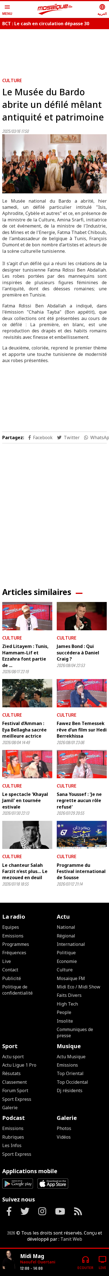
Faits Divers (69, 995)
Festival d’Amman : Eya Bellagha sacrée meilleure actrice (24, 729)
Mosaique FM (71, 978)
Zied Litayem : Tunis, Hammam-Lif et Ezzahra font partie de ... (25, 655)
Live (6, 961)
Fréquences (14, 953)
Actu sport (13, 1056)
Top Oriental (70, 1073)
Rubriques (13, 1137)
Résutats (11, 1073)
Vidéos (64, 1137)
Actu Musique (71, 1056)
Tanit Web (71, 1239)
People (64, 1012)
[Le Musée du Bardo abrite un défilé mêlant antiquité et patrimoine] (54, 163)
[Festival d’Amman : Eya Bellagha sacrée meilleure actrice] (27, 693)
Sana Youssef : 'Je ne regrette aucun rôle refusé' (79, 800)
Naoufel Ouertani (37, 1262)
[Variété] (9, 1260)
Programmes (15, 944)
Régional (66, 936)
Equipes (10, 927)
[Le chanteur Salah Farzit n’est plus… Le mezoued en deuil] (27, 835)
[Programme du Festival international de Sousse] (82, 835)
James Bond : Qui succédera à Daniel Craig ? (78, 652)
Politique (66, 953)
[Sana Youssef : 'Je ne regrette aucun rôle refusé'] (82, 764)
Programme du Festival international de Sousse (81, 871)
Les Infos (12, 1145)
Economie (67, 961)
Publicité (11, 978)
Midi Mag (32, 1255)
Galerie (10, 1107)
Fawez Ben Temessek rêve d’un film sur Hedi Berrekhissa (82, 729)
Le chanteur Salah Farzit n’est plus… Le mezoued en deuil (25, 871)
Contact (10, 970)
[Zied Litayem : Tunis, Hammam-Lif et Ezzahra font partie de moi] (27, 616)
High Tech (67, 1004)
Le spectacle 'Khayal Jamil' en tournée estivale (25, 800)
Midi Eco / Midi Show (78, 987)
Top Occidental (72, 1082)
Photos (64, 1128)
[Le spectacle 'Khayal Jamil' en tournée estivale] (27, 764)
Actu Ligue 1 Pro (19, 1065)
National (66, 927)
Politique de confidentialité (17, 990)
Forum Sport (15, 1090)
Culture (12, 80)
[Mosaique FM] (55, 9)
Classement (14, 1082)
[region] (54, 511)
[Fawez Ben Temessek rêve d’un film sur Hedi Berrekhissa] (82, 693)
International (71, 944)
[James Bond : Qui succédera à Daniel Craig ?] (82, 616)
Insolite (65, 1021)
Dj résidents (69, 1090)
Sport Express (16, 1099)
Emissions (12, 936)
